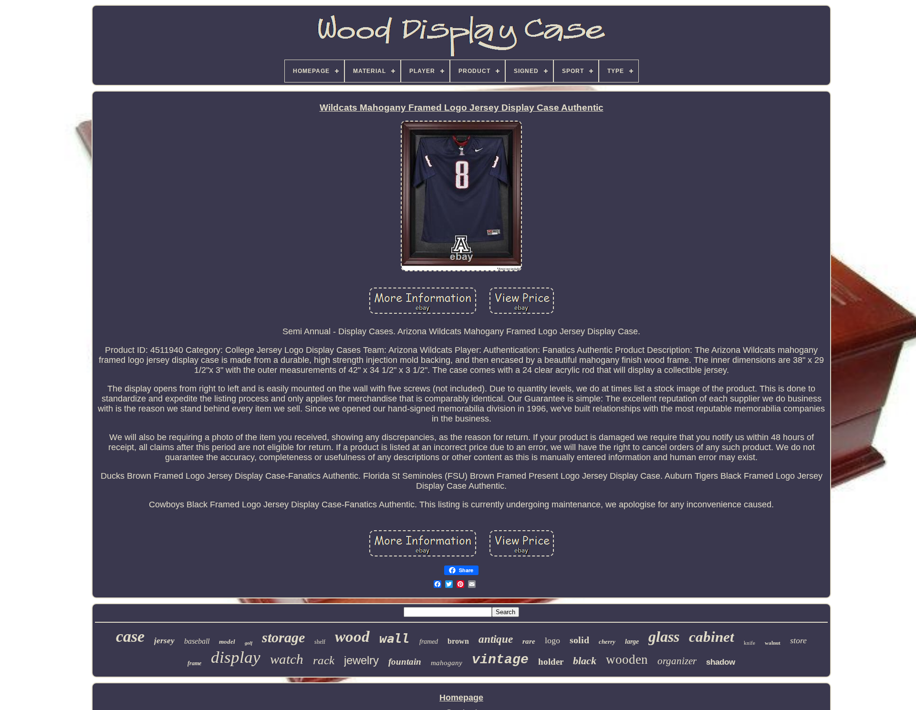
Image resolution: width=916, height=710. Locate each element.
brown (458, 641)
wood (352, 636)
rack (323, 660)
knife (749, 643)
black (584, 661)
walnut (773, 643)
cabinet (711, 636)
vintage (500, 659)
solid (579, 640)
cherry (607, 641)
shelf (319, 641)
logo (552, 640)
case (130, 636)
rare (528, 641)
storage (283, 637)
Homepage (461, 697)
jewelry (361, 660)
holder (550, 662)
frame (194, 663)
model (227, 641)
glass (663, 636)
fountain (404, 662)
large (632, 641)
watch (286, 659)
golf (248, 643)
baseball (196, 641)
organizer (677, 661)
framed (428, 641)
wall (394, 638)
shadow (720, 662)
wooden (627, 659)
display (235, 657)
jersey (164, 640)
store (798, 640)
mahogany (446, 663)
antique (496, 639)
